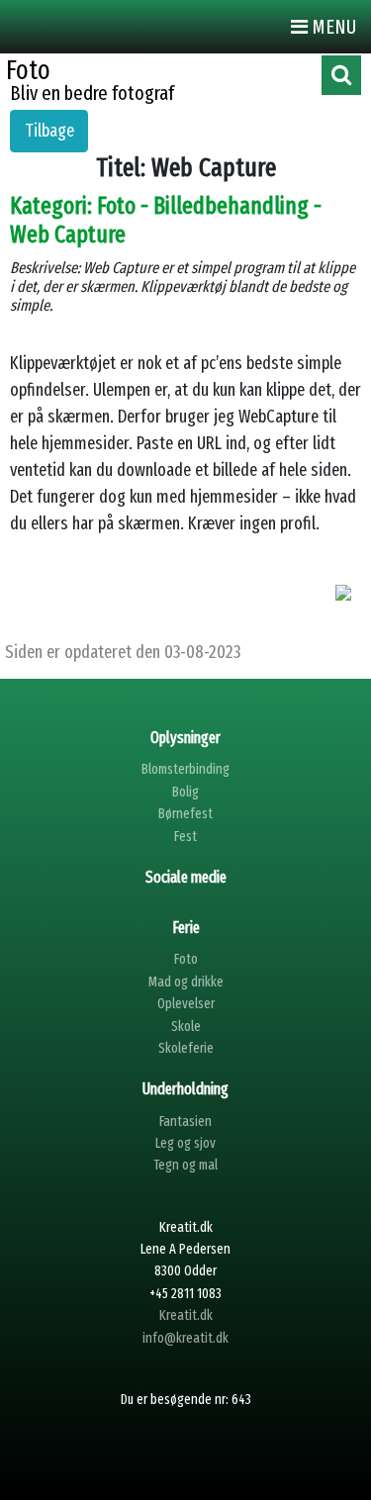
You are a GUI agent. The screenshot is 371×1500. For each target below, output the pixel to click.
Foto (186, 959)
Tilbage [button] (49, 130)
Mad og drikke (186, 982)
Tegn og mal (185, 1165)
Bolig (185, 792)
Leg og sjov (185, 1143)
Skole (186, 1026)
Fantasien (185, 1121)
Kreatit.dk (186, 1315)
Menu (332, 27)
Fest (185, 836)
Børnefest (185, 813)
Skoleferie (186, 1048)
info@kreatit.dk (185, 1338)
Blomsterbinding (185, 769)
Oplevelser (186, 1003)
